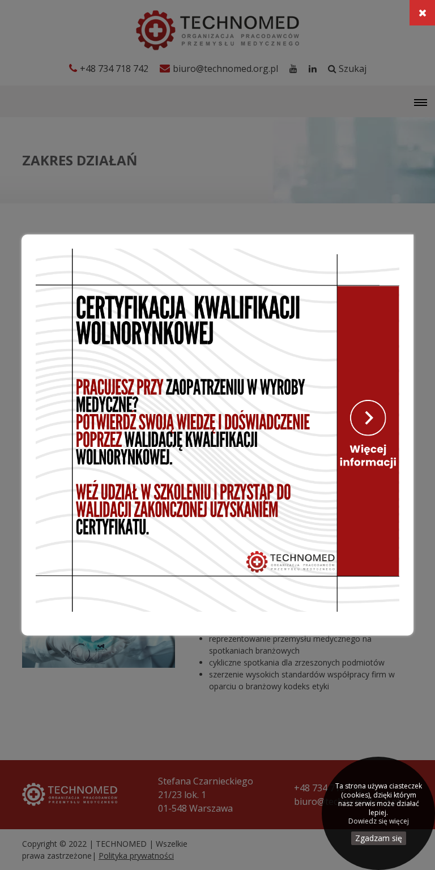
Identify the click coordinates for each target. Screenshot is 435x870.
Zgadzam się (378, 838)
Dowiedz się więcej (378, 821)
